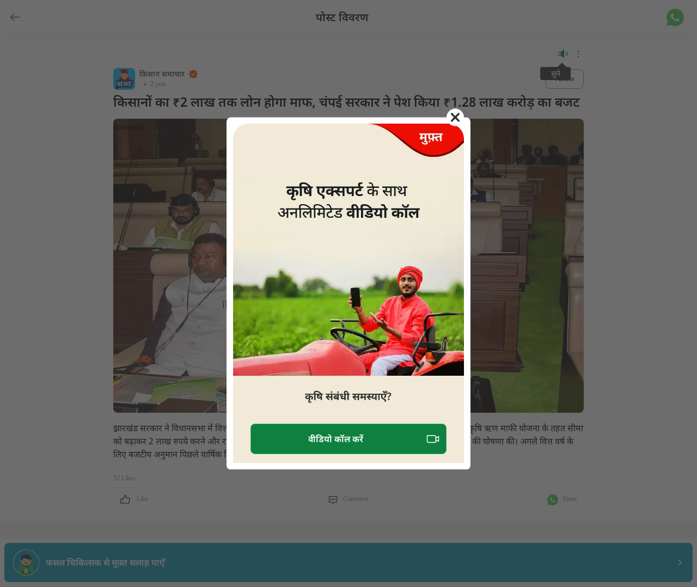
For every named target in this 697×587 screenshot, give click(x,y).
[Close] (455, 117)
